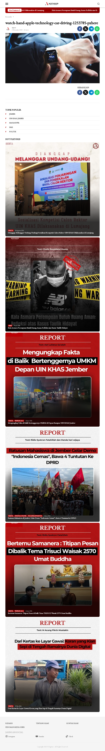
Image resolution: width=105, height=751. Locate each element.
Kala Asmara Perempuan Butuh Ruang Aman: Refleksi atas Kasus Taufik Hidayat (60, 10)
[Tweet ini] (85, 28)
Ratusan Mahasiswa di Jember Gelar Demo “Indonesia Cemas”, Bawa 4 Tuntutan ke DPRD (42, 518)
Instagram (11, 736)
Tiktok (71, 736)
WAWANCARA (19, 421)
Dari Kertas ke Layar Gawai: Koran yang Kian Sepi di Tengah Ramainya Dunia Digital (39, 708)
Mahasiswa (14, 123)
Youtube (41, 736)
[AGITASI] (52, 3)
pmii (11, 127)
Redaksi (9, 723)
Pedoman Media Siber (15, 727)
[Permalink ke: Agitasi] (7, 28)
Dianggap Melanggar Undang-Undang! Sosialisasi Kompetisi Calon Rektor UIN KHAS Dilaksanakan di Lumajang (51, 233)
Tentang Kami (42, 723)
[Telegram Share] (91, 28)
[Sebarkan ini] (79, 28)
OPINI (10, 326)
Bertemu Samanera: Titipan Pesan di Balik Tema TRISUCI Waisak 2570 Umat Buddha (39, 613)
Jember (12, 114)
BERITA (10, 230)
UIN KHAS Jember (16, 118)
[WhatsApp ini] (97, 28)
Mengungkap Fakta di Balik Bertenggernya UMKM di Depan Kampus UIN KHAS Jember (41, 423)
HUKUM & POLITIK (20, 516)
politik (12, 132)
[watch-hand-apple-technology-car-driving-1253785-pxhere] (52, 58)
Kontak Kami (72, 723)
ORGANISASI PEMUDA (35, 516)
